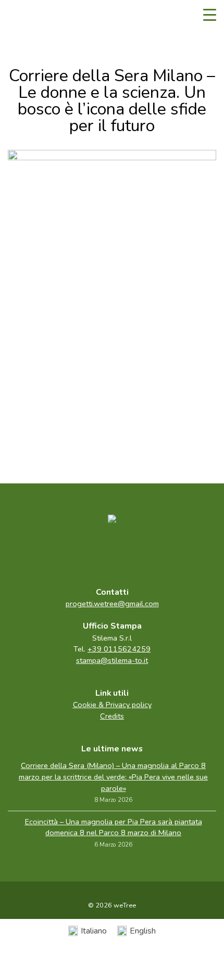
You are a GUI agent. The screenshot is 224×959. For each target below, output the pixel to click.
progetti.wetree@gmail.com (112, 603)
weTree (39, 15)
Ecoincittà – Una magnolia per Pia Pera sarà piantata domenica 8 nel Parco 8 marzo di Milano (113, 827)
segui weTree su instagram (134, 553)
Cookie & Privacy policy (112, 704)
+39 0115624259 (119, 649)
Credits (112, 716)
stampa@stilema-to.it (112, 660)
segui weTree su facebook (90, 553)
